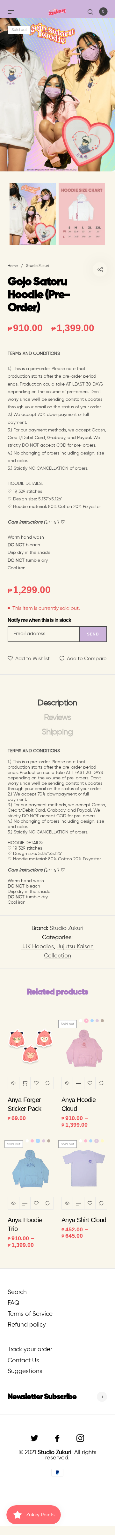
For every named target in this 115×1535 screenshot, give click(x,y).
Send (93, 634)
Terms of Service (30, 1314)
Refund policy (27, 1325)
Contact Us (23, 1361)
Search (17, 1292)
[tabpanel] (57, 94)
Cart (103, 12)
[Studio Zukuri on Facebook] (57, 1438)
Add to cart (25, 1083)
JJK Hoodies (37, 947)
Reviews (57, 718)
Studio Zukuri (66, 928)
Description (57, 703)
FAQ (13, 1303)
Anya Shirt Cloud (83, 1219)
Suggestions (25, 1371)
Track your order (30, 1349)
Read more (78, 1083)
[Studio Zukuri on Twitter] (34, 1438)
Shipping (57, 732)
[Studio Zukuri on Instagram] (80, 1438)
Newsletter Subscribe (42, 1397)
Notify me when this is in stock (39, 620)
